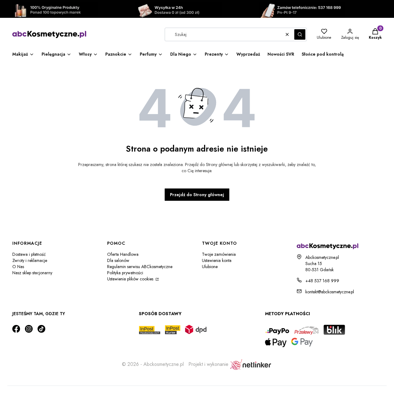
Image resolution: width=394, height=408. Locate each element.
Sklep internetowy (195, 394)
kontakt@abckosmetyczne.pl (329, 292)
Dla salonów (118, 260)
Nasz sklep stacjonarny (32, 273)
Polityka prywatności (125, 273)
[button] (299, 34)
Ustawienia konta (216, 260)
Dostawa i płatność (29, 254)
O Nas (18, 266)
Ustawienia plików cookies (131, 279)
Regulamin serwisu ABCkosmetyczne (139, 266)
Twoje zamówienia (219, 254)
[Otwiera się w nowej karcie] (16, 329)
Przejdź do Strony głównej (197, 195)
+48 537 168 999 (322, 281)
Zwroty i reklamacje (29, 260)
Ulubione (210, 266)
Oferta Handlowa (123, 254)
